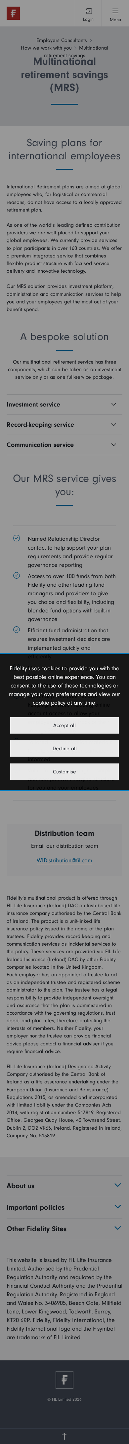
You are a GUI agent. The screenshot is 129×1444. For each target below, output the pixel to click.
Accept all (64, 725)
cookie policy (49, 702)
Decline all (65, 749)
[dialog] (64, 722)
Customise (64, 772)
